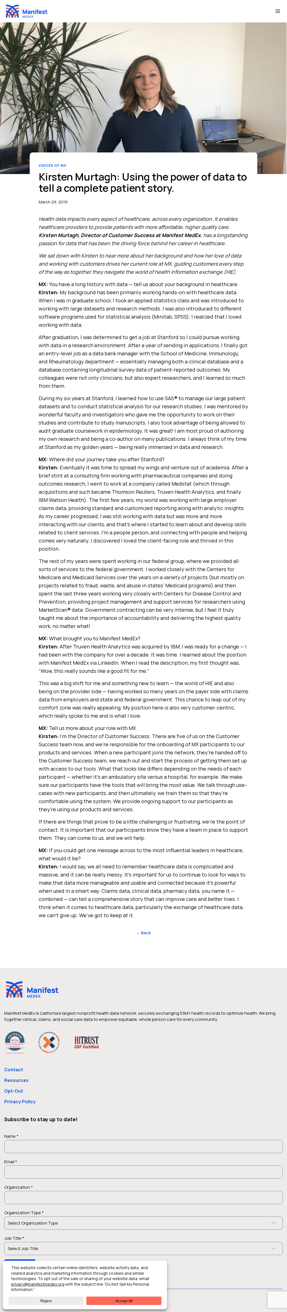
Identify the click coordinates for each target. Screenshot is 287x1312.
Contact (13, 1070)
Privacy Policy (20, 1101)
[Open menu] (277, 11)
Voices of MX (52, 165)
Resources (16, 1080)
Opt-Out (13, 1091)
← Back (143, 932)
